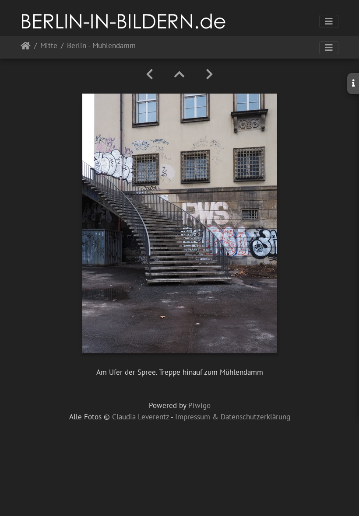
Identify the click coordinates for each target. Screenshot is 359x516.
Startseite (26, 47)
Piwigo (199, 405)
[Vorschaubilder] (179, 74)
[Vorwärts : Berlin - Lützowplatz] (209, 74)
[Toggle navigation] (328, 21)
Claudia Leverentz (140, 417)
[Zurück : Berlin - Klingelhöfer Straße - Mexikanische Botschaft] (149, 74)
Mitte (48, 46)
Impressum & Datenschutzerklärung (232, 417)
